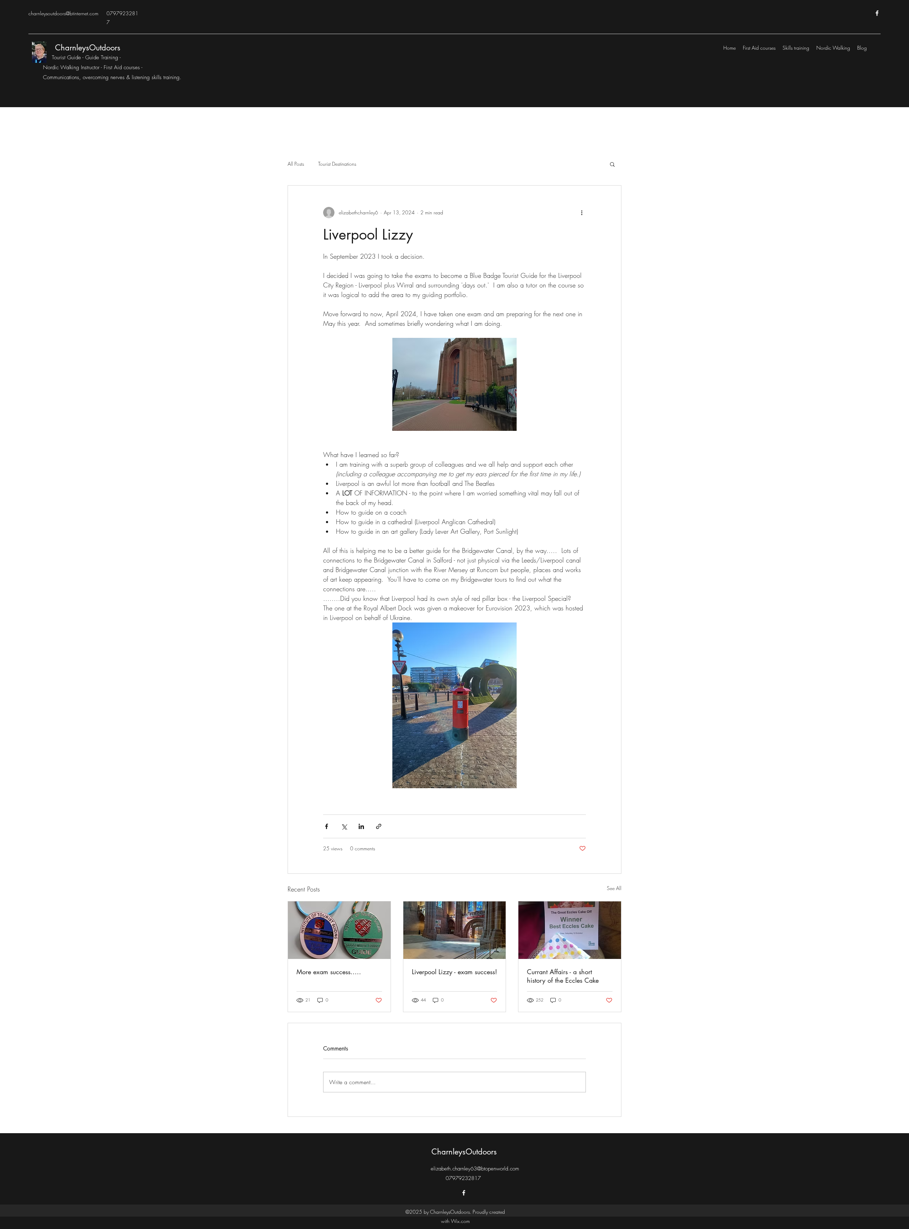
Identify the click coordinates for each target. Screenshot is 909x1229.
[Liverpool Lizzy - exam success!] (454, 930)
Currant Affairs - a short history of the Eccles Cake (563, 975)
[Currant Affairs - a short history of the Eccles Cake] (569, 930)
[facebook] (877, 13)
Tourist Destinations (337, 163)
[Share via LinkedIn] (361, 826)
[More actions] (581, 212)
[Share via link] (378, 826)
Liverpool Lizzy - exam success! (454, 971)
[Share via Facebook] (326, 826)
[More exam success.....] (339, 930)
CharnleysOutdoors (87, 48)
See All (614, 888)
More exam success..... (328, 971)
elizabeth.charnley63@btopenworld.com (475, 1168)
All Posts (296, 163)
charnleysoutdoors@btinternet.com (63, 13)
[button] (612, 164)
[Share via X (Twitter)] (344, 826)
